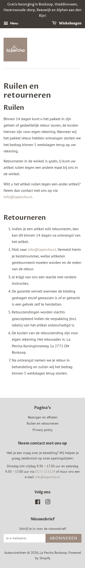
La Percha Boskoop (53, 552)
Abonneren (63, 538)
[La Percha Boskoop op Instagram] (47, 503)
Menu (13, 23)
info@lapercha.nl (18, 196)
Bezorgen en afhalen (42, 417)
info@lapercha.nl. (47, 477)
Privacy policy (43, 430)
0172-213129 (45, 471)
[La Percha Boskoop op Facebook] (37, 503)
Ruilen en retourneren (43, 423)
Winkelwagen (69, 23)
